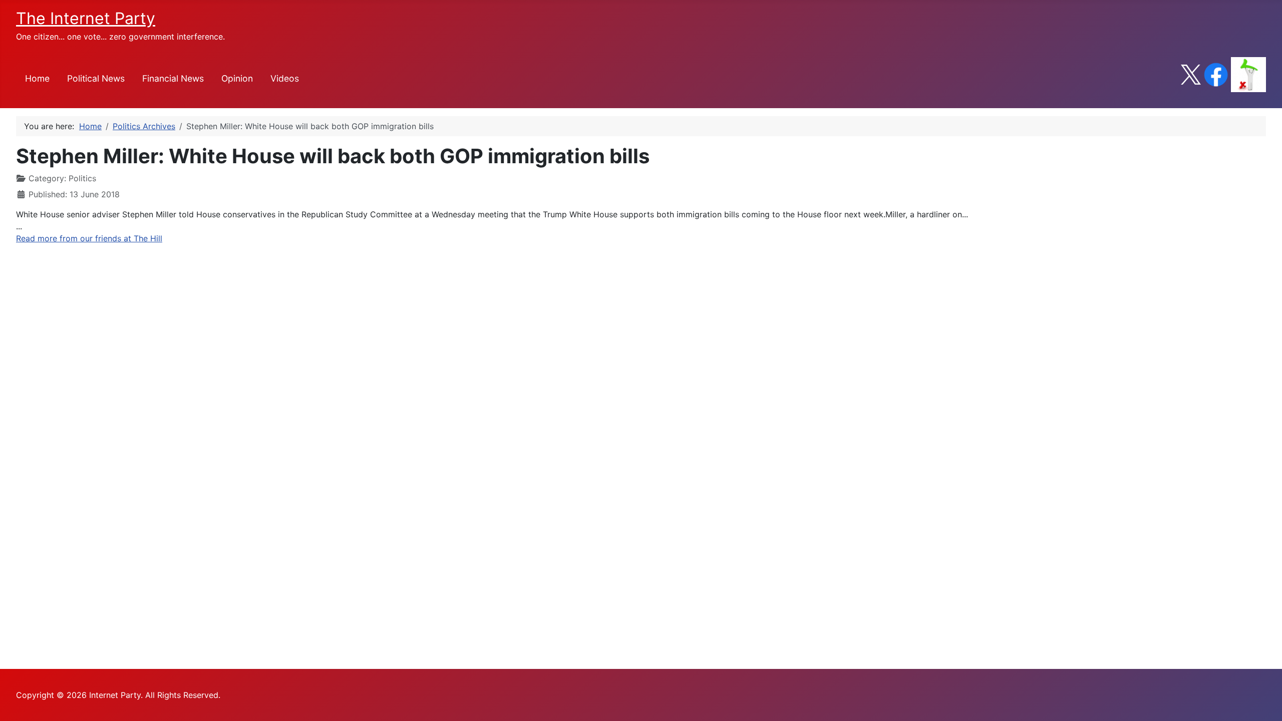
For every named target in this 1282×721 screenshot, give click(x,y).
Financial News (173, 78)
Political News (96, 78)
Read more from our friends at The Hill (89, 238)
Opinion (237, 78)
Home (37, 78)
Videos (284, 78)
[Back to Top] (1264, 702)
